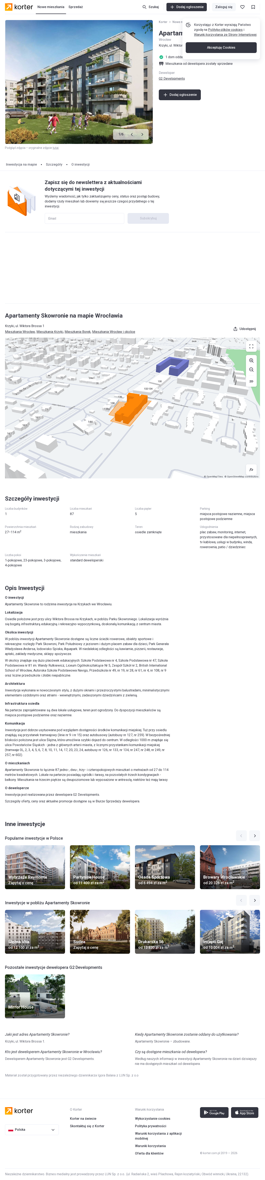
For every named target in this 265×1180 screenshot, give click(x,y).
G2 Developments (172, 79)
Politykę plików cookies (225, 30)
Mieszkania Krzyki (49, 332)
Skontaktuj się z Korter (87, 1126)
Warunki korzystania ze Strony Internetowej (225, 35)
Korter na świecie (83, 1119)
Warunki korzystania (150, 1146)
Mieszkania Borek (78, 332)
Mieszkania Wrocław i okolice (113, 332)
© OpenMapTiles (213, 476)
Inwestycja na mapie (21, 164)
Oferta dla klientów (149, 1153)
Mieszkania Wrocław (20, 332)
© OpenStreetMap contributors (241, 476)
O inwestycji (80, 164)
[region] (132, 408)
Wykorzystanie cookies (152, 1119)
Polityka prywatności (150, 1126)
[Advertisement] (132, 268)
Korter (163, 22)
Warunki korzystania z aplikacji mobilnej (158, 1136)
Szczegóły (54, 164)
